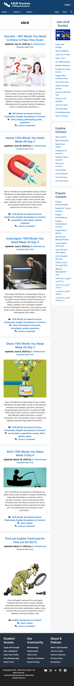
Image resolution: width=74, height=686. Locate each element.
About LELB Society (59, 647)
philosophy (29, 119)
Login (56, 12)
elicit (13, 119)
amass (35, 433)
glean (31, 220)
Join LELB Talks (62, 82)
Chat (65, 12)
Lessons (16, 12)
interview (35, 325)
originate (25, 223)
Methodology (33, 647)
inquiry (20, 119)
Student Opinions (62, 65)
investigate (16, 328)
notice (29, 623)
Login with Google (11, 647)
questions (25, 122)
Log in (67, 4)
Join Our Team (61, 105)
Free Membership (62, 112)
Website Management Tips (60, 272)
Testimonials (32, 651)
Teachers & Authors (35, 658)
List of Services (61, 181)
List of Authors (61, 173)
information (24, 325)
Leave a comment (26, 125)
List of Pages (60, 170)
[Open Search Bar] (71, 12)
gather (22, 436)
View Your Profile (62, 54)
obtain (38, 220)
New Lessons (61, 137)
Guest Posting (61, 109)
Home (4, 12)
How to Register (62, 51)
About (29, 12)
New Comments (62, 140)
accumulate (14, 433)
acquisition (16, 220)
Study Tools (9, 662)
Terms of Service (58, 655)
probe (39, 119)
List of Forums (61, 177)
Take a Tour (60, 58)
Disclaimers (56, 662)
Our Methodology (62, 62)
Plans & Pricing (61, 116)
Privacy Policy (57, 658)
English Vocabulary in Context (31, 116)
